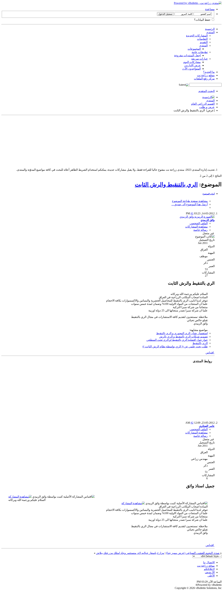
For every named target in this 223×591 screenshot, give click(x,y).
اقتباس (210, 352)
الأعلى (211, 575)
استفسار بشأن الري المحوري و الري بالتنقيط (182, 333)
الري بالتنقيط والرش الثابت (166, 184)
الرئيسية (210, 28)
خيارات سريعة (199, 58)
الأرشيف (210, 572)
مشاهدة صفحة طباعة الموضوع (190, 201)
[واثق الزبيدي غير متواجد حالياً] (197, 216)
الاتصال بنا (209, 562)
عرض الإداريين (192, 65)
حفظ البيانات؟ (202, 19)
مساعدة (210, 9)
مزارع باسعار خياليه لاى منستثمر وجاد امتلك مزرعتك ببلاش (130, 553)
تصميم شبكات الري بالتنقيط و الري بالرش (183, 336)
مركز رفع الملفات (204, 78)
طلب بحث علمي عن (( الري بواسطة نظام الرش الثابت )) (175, 346)
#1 (192, 213)
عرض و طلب (207, 107)
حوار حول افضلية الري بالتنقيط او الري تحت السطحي (177, 339)
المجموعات (194, 48)
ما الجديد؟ (209, 71)
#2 (192, 422)
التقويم (204, 42)
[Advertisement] (117, 141)
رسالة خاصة (200, 229)
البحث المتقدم (206, 91)
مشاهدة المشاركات (196, 226)
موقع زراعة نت (206, 75)
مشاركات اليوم (192, 62)
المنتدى (210, 32)
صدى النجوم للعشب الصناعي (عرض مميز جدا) (193, 553)
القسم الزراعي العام (203, 103)
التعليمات (202, 38)
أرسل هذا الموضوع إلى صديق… (189, 204)
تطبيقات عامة (200, 52)
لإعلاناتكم (209, 569)
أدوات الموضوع (209, 194)
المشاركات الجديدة (197, 35)
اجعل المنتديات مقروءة (187, 55)
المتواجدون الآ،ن (191, 68)
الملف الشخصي (199, 223)
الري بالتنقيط (200, 343)
